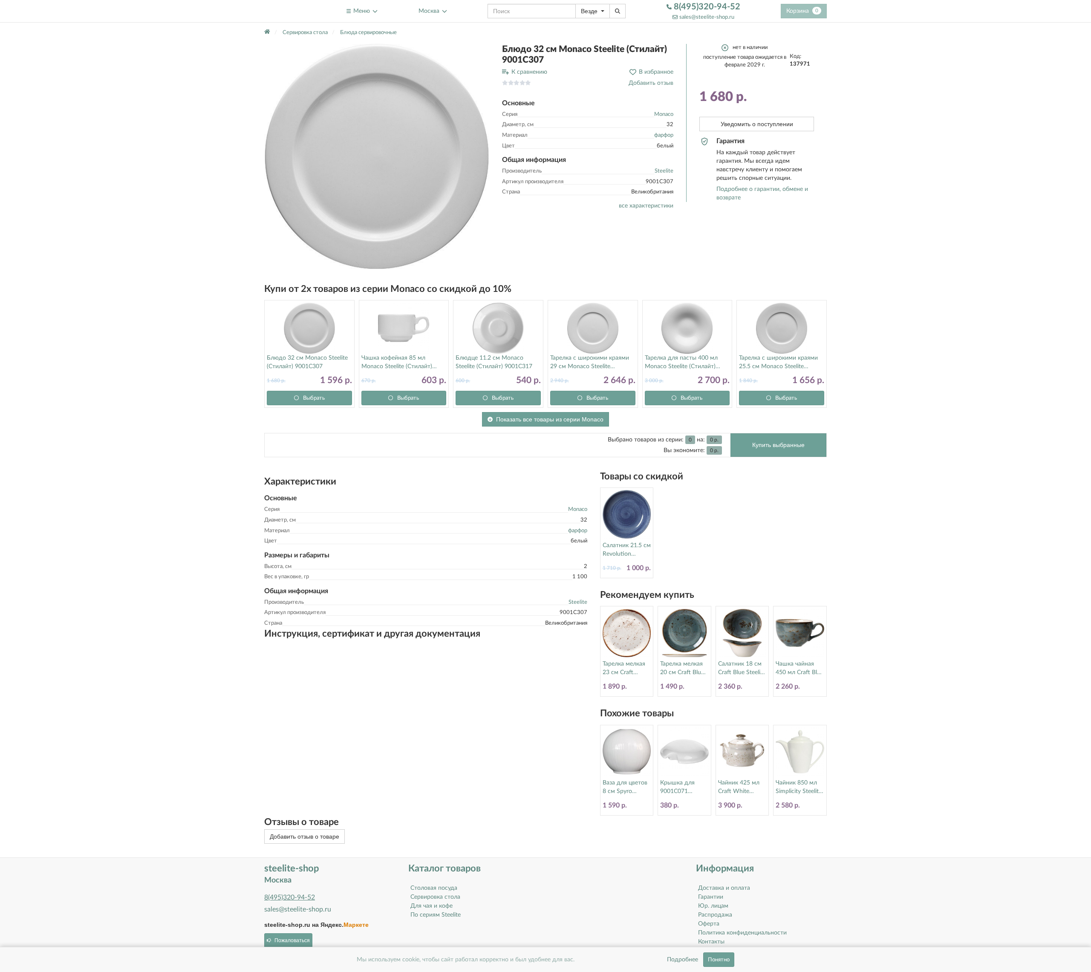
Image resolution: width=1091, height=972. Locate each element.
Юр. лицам (713, 906)
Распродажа (715, 915)
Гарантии (710, 897)
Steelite (664, 171)
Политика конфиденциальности (742, 933)
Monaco (663, 114)
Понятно (719, 959)
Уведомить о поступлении (757, 124)
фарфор (663, 135)
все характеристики (646, 206)
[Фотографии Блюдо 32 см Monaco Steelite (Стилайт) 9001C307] (376, 156)
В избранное (656, 72)
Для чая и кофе (431, 906)
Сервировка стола (435, 897)
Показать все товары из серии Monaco (549, 419)
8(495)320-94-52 (706, 7)
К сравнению (529, 72)
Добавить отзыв (651, 83)
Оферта (708, 924)
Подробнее (682, 960)
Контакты (711, 942)
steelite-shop (285, 10)
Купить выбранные (778, 444)
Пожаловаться (292, 940)
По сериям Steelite (435, 915)
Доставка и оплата (724, 888)
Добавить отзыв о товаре (304, 836)
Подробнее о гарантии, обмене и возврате (762, 193)
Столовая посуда (433, 888)
